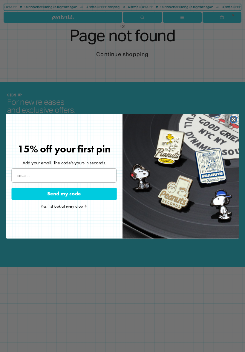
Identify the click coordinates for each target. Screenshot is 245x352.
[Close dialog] (233, 119)
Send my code (64, 193)
